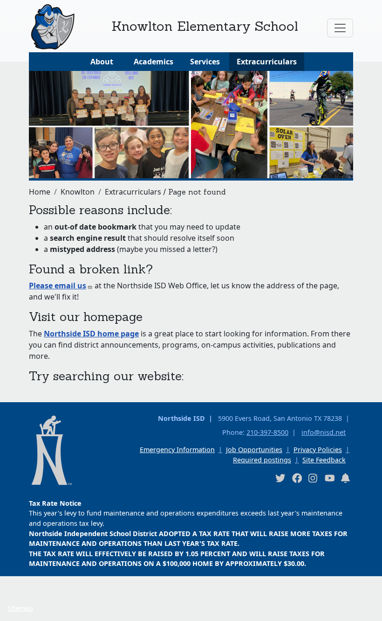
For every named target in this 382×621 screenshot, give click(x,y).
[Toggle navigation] (340, 28)
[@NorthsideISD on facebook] (296, 478)
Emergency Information (177, 449)
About (101, 61)
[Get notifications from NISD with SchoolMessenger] (345, 478)
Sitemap (20, 608)
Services (205, 61)
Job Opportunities (254, 449)
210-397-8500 (267, 432)
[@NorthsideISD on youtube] (329, 478)
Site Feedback (324, 459)
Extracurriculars (267, 61)
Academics (153, 61)
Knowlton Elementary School (205, 26)
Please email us (57, 285)
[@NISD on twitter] (280, 478)
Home (39, 192)
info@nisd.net (323, 432)
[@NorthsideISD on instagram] (313, 478)
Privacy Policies (317, 449)
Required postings (262, 459)
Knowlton (78, 192)
